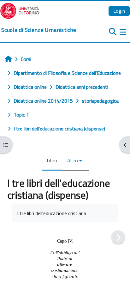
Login (119, 11)
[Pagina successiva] (118, 237)
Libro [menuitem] (52, 160)
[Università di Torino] (19, 10)
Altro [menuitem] (72, 160)
